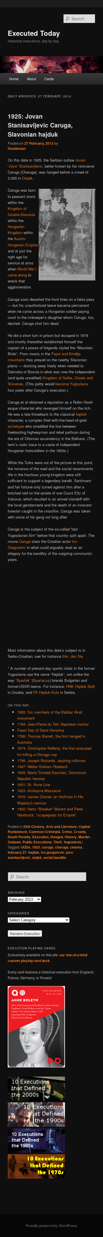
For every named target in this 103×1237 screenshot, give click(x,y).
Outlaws (14, 842)
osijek (37, 857)
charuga (61, 847)
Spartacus (41, 680)
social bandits (54, 857)
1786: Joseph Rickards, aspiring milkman (51, 760)
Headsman (16, 148)
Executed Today (34, 33)
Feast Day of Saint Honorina (40, 730)
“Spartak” (23, 680)
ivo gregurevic (52, 852)
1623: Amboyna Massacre (39, 790)
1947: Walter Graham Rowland (42, 766)
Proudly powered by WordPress (51, 1225)
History (71, 836)
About (31, 78)
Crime (67, 831)
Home (14, 78)
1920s (25, 847)
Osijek (27, 178)
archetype (16, 426)
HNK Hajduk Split (80, 686)
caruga (47, 847)
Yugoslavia (72, 842)
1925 (36, 847)
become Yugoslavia (72, 383)
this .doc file (72, 656)
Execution (40, 836)
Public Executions (37, 842)
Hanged (56, 836)
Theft (58, 842)
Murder (84, 836)
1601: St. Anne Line (33, 784)
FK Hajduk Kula (46, 692)
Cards (49, 78)
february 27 (17, 852)
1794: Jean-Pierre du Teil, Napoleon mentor (53, 724)
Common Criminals (44, 831)
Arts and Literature (61, 826)
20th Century (33, 826)
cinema (76, 847)
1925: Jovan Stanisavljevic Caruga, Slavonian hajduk (40, 125)
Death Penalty (19, 836)
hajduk (33, 852)
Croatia (80, 831)
